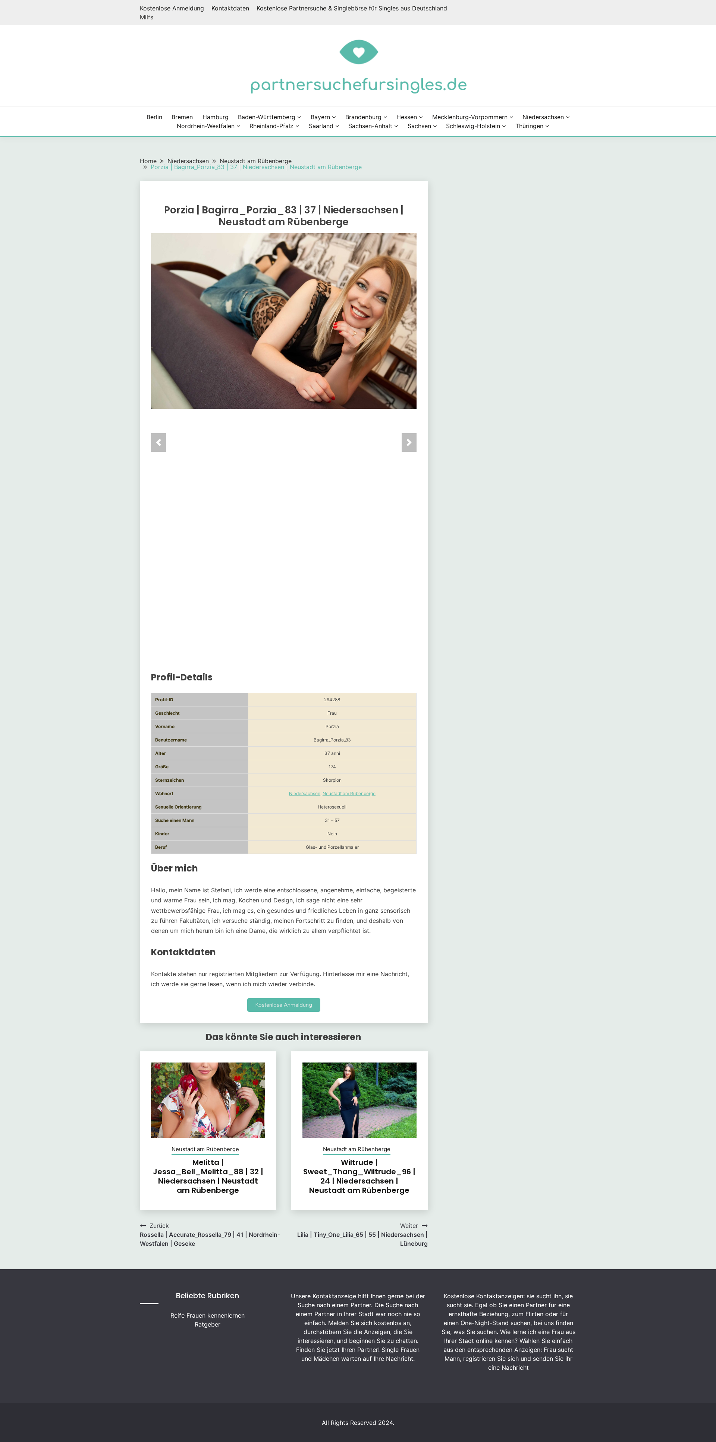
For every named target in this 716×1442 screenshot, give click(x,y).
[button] (158, 442)
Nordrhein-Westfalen (206, 126)
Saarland (321, 126)
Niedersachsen (543, 117)
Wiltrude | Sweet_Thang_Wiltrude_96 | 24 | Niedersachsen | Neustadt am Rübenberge (359, 1176)
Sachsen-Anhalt (370, 126)
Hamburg (215, 117)
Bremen (182, 117)
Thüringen (529, 126)
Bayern (320, 117)
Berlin (154, 117)
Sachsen (419, 126)
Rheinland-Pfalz (271, 126)
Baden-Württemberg (266, 117)
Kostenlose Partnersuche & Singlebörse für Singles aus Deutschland (352, 8)
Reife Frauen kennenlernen (207, 1315)
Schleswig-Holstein (473, 126)
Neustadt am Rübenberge (349, 793)
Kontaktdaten (230, 8)
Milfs (146, 17)
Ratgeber (207, 1324)
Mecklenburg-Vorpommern (470, 117)
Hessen (406, 117)
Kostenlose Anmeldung (172, 8)
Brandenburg (363, 117)
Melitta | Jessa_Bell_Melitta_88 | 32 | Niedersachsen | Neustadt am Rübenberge (208, 1176)
